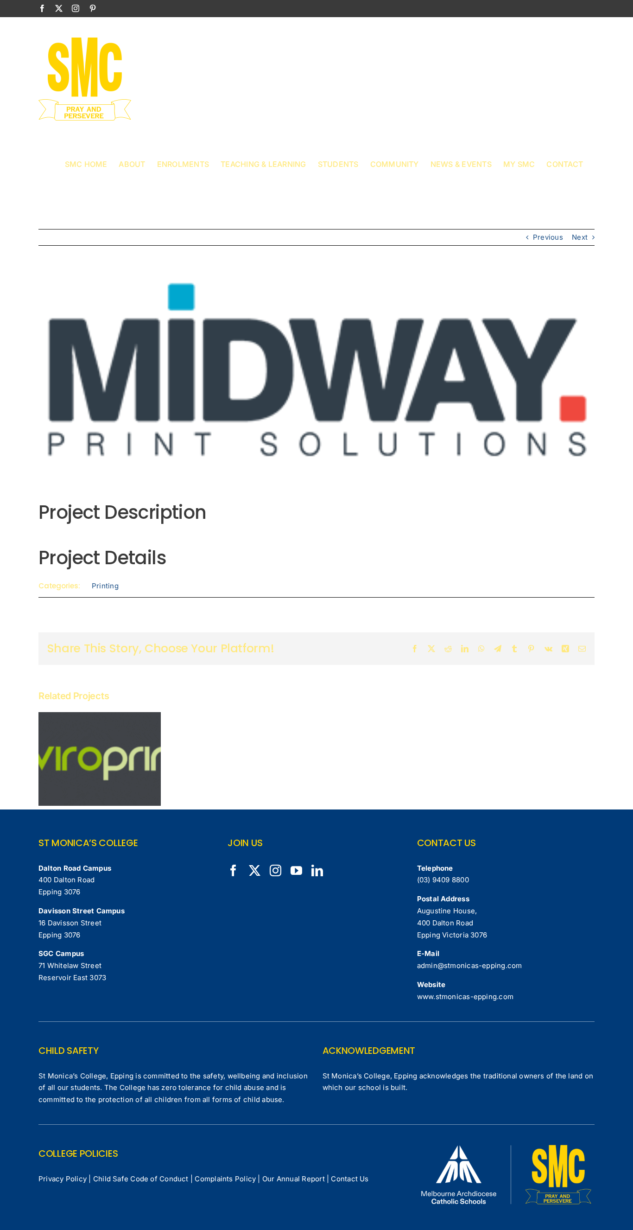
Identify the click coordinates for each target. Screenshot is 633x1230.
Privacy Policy (62, 1178)
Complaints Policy (225, 1178)
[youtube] (296, 870)
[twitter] (254, 870)
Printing (105, 585)
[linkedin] (317, 870)
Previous (548, 237)
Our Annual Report (293, 1178)
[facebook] (233, 870)
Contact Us (349, 1178)
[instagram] (275, 870)
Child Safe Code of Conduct (141, 1178)
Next (580, 237)
